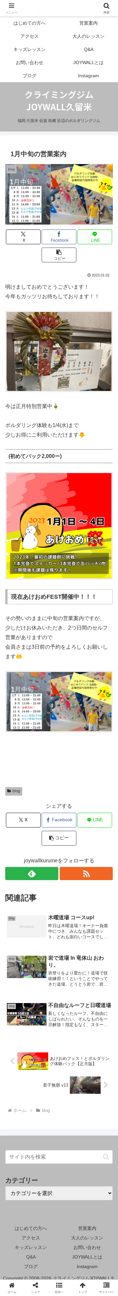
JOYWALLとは (87, 1257)
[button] (59, 255)
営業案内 (87, 1228)
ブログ (31, 1266)
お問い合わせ (87, 1247)
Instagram (87, 1266)
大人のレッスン (87, 1237)
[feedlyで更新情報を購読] (31, 873)
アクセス (31, 1237)
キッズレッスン (31, 1247)
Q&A (31, 1257)
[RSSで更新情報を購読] (86, 873)
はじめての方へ (31, 1228)
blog (16, 791)
